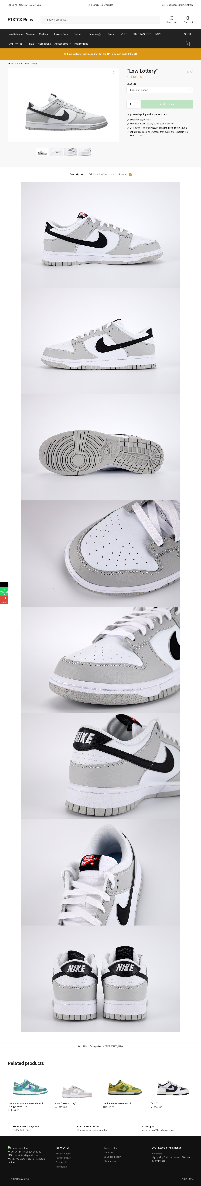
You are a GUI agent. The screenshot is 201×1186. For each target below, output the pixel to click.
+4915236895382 (31, 1151)
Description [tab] (77, 174)
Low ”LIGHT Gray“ (65, 1103)
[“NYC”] (171, 1085)
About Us (109, 1152)
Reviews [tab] (123, 174)
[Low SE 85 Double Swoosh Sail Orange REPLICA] (29, 1085)
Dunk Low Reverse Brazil (117, 1103)
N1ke (19, 63)
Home (11, 63)
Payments (61, 1166)
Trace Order (110, 1148)
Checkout (188, 22)
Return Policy (63, 1153)
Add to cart (167, 104)
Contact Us (62, 1162)
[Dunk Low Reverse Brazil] (124, 1085)
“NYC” (154, 1103)
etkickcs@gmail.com (26, 1155)
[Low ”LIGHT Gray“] (76, 1085)
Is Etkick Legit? (112, 1156)
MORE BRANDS (110, 1046)
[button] (114, 72)
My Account (171, 22)
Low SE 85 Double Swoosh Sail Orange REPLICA (25, 1105)
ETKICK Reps (20, 19)
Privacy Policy (63, 1157)
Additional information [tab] (101, 174)
